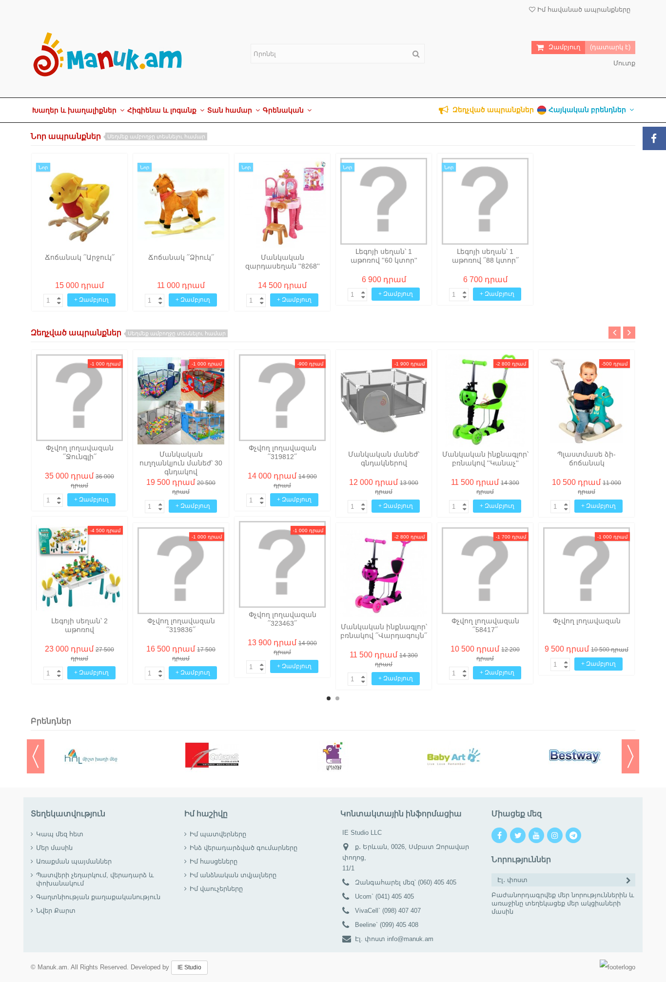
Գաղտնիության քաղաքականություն (98, 897)
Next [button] (629, 333)
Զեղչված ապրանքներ (128, 332)
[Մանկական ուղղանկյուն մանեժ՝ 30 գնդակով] (180, 400)
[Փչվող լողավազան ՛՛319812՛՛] (282, 397)
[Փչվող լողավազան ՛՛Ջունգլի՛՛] (79, 397)
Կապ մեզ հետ (59, 834)
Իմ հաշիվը (206, 813)
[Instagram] (555, 835)
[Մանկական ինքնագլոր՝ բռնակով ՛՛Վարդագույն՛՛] (383, 573)
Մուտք (623, 63)
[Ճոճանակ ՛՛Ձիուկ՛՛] (180, 204)
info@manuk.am (410, 939)
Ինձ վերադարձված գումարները (243, 847)
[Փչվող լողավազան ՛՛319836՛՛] (180, 570)
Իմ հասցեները (213, 861)
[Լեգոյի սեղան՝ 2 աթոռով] (79, 567)
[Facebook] (499, 835)
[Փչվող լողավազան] (586, 570)
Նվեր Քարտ (56, 910)
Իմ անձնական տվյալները (233, 875)
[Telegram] (573, 835)
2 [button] (337, 698)
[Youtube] (536, 835)
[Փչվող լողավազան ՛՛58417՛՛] (485, 570)
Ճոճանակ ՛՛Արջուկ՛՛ (80, 257)
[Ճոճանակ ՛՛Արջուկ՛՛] (79, 204)
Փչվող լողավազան (587, 621)
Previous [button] (614, 333)
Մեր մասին (54, 847)
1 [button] (329, 698)
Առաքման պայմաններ (74, 861)
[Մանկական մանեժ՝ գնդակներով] (383, 400)
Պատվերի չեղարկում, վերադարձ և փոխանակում (95, 879)
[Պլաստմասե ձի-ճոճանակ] (586, 400)
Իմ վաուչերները (216, 888)
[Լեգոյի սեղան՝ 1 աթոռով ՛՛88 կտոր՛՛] (485, 201)
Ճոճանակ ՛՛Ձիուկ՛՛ (181, 257)
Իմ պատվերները (218, 834)
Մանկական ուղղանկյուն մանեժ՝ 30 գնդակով (180, 463)
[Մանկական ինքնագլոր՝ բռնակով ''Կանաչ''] (485, 400)
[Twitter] (518, 835)
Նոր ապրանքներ (118, 136)
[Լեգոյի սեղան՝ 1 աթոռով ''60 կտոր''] (383, 201)
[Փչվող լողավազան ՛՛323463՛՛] (282, 564)
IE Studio (189, 967)
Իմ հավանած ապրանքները (582, 9)
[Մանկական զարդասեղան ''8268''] (282, 204)
